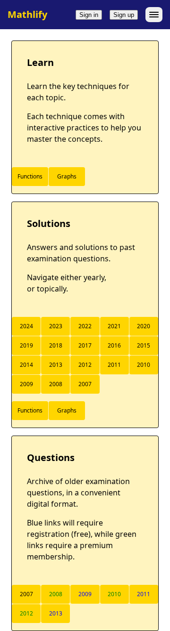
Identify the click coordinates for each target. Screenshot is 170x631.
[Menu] (153, 14)
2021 (114, 326)
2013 (55, 365)
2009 (26, 384)
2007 (85, 384)
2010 (143, 365)
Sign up (123, 14)
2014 (26, 365)
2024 (26, 326)
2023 (55, 326)
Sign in (88, 14)
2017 (85, 345)
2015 (143, 345)
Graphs (66, 176)
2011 (114, 365)
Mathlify (27, 14)
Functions (29, 176)
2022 (85, 326)
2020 (143, 326)
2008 (55, 384)
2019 (26, 345)
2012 (85, 365)
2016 (114, 345)
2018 (55, 345)
